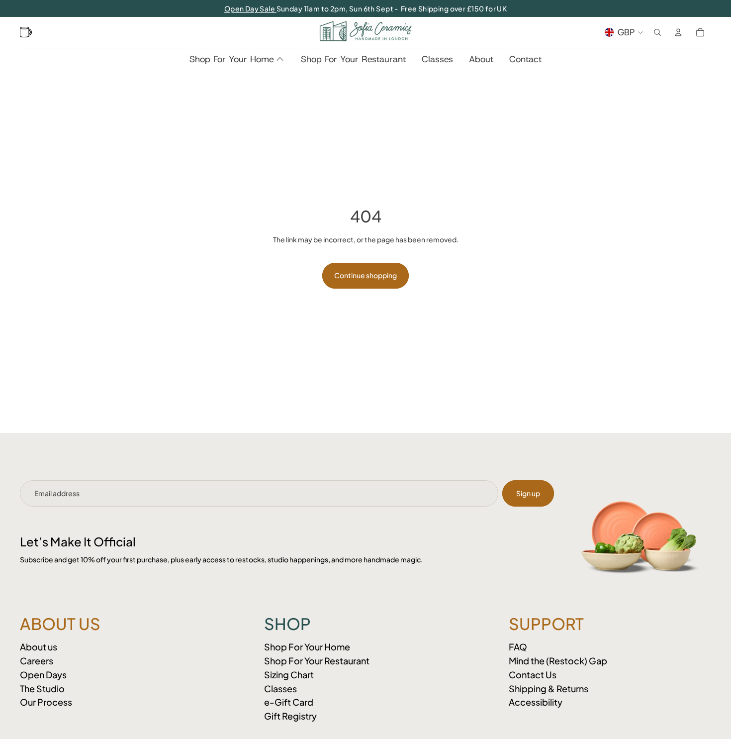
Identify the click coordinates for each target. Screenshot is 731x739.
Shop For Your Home (307, 646)
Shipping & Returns (548, 688)
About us (38, 646)
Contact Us (532, 674)
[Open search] (657, 32)
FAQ (518, 646)
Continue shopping (365, 275)
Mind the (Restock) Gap (558, 660)
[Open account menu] (678, 32)
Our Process (46, 702)
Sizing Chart (289, 674)
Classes (280, 688)
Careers (36, 660)
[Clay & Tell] (27, 32)
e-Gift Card (288, 702)
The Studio (42, 688)
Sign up (528, 493)
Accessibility (535, 702)
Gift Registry (290, 716)
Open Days (43, 674)
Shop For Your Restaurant (316, 660)
